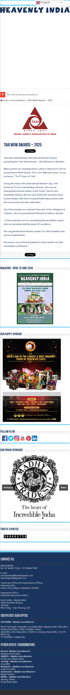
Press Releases (18, 100)
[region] (35, 487)
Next (63, 487)
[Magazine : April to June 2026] (35, 298)
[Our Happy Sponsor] (32, 380)
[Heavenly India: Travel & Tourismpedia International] (35, 8)
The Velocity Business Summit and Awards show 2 (30, 94)
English (45, 2)
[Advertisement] (35, 53)
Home (5, 100)
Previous (8, 487)
